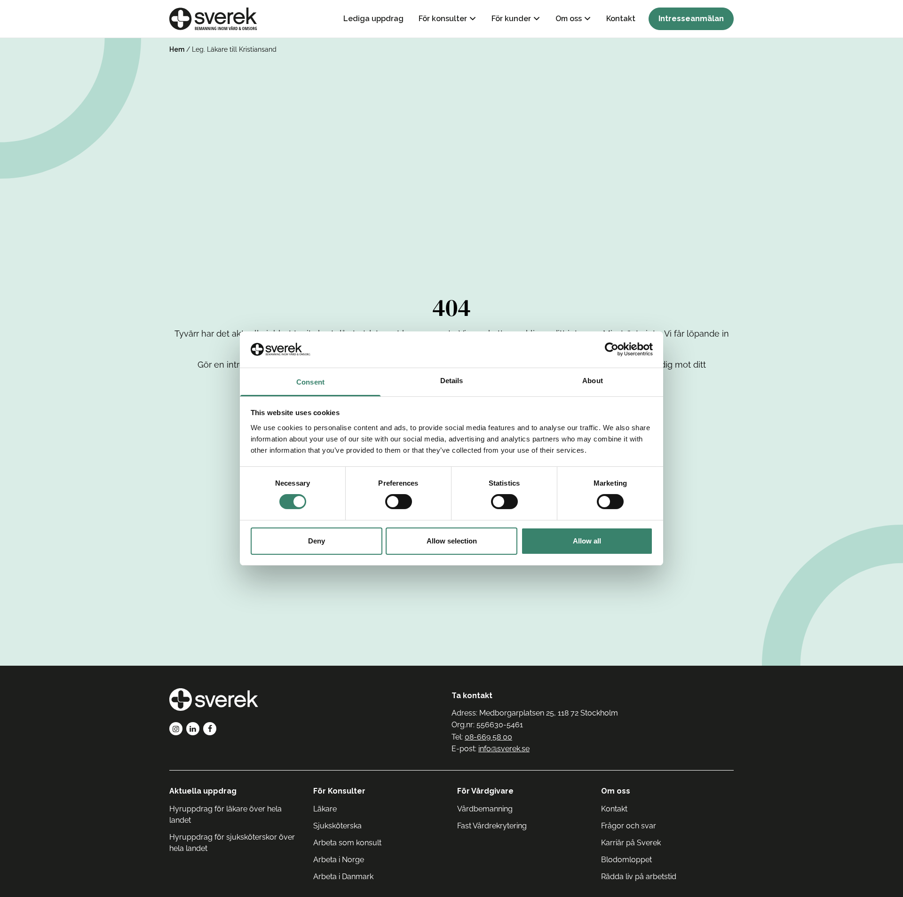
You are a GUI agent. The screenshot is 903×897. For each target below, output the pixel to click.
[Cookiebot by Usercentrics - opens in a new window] (611, 349)
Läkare (325, 808)
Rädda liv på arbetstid (638, 876)
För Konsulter (339, 791)
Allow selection (452, 541)
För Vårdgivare (485, 791)
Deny (316, 541)
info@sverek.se (504, 748)
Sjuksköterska (337, 825)
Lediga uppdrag (373, 18)
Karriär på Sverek (631, 842)
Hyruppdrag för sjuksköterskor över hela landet (232, 843)
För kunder (511, 18)
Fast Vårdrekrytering (492, 825)
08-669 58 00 (488, 736)
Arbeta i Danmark (343, 876)
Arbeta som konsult (347, 842)
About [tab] (592, 381)
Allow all (587, 541)
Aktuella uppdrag (203, 791)
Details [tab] (451, 381)
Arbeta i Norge (338, 859)
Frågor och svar (628, 825)
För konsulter (443, 18)
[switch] (398, 501)
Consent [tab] (310, 382)
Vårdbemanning (485, 808)
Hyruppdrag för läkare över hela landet (225, 814)
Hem (176, 49)
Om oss (568, 18)
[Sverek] (213, 19)
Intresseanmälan (691, 18)
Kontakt (620, 18)
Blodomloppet (626, 859)
